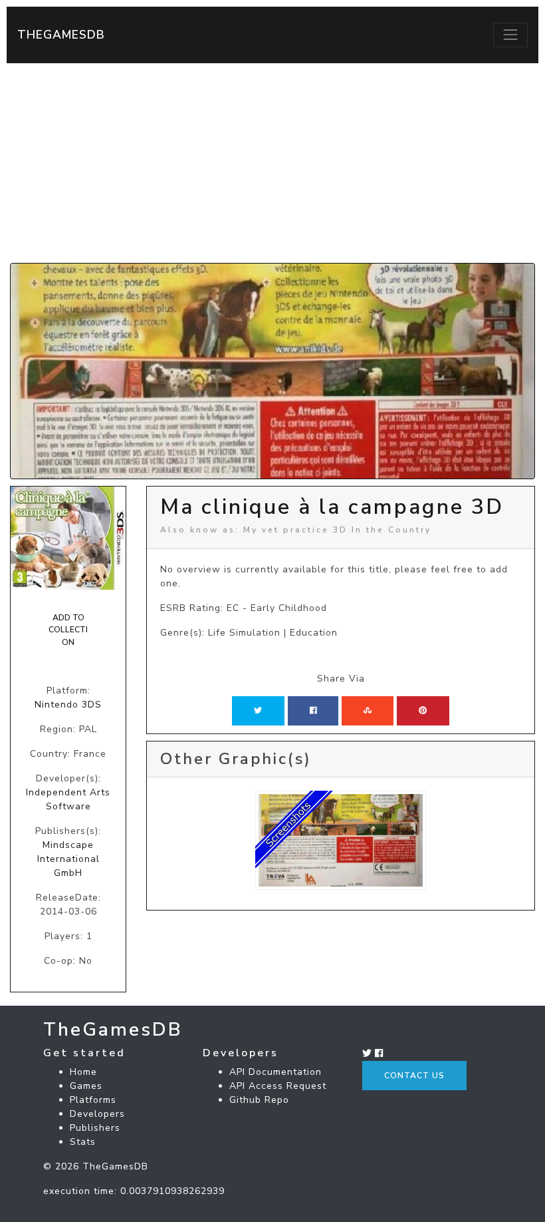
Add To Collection (68, 630)
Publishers (95, 1127)
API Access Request (277, 1086)
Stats (83, 1141)
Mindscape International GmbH (68, 859)
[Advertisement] (272, 163)
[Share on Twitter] (258, 710)
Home (83, 1072)
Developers (97, 1114)
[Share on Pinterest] (423, 710)
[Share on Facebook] (313, 710)
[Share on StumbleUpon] (367, 710)
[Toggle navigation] (510, 35)
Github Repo (259, 1100)
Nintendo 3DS (68, 704)
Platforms (93, 1100)
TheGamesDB (61, 35)
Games (86, 1086)
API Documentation (275, 1072)
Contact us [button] (414, 1075)
